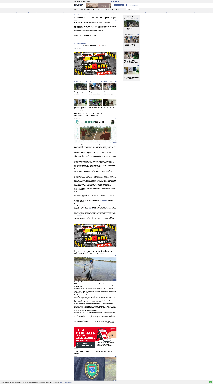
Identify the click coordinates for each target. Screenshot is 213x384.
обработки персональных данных (66, 382)
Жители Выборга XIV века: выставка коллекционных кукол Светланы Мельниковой (99, 12)
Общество (126, 50)
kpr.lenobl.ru (105, 205)
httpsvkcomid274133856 (80, 43)
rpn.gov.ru (81, 219)
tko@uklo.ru (91, 208)
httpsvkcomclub (85, 39)
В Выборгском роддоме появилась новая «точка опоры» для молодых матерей (14, 12)
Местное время (127, 34)
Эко (83, 14)
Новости (80, 14)
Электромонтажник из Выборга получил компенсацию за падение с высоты (180, 12)
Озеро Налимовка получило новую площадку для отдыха (71, 12)
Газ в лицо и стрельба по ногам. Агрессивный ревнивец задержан (152, 12)
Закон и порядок (127, 18)
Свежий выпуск (120, 5)
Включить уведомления (133, 5)
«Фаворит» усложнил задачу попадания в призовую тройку (127, 12)
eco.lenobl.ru (104, 200)
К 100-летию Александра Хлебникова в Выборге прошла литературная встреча (44, 12)
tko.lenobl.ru (90, 210)
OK (210, 382)
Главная (75, 14)
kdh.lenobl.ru (79, 214)
